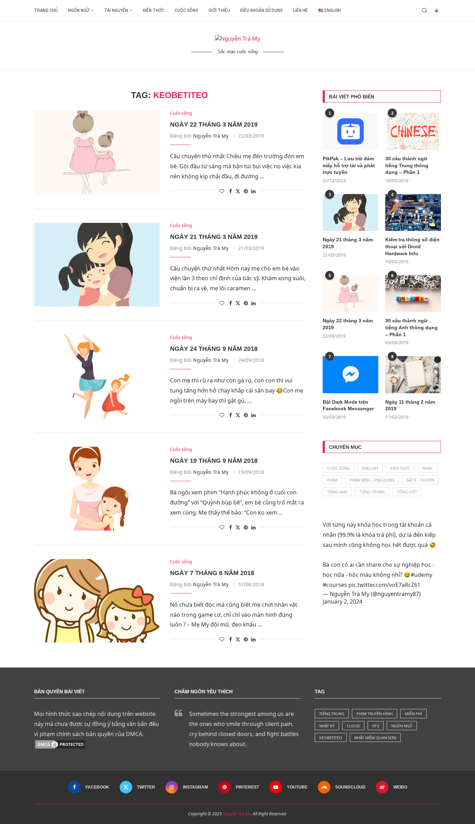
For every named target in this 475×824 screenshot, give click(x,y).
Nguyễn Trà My (210, 135)
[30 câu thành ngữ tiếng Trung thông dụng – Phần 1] (413, 131)
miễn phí (413, 713)
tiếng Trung (331, 713)
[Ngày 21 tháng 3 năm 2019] (97, 264)
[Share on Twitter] (237, 191)
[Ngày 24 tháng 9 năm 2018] (97, 376)
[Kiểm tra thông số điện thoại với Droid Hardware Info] (413, 212)
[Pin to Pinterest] (246, 191)
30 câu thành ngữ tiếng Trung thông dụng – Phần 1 (406, 165)
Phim (332, 480)
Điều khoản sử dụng (261, 10)
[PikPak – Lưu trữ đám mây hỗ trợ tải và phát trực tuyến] (350, 131)
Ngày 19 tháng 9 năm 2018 (214, 460)
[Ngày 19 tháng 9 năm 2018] (97, 488)
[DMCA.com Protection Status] (60, 744)
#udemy (421, 575)
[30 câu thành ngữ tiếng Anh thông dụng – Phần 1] (413, 293)
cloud (353, 725)
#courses (335, 585)
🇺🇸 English (329, 10)
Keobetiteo (330, 737)
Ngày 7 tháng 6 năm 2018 (212, 572)
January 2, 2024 (342, 601)
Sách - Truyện (420, 480)
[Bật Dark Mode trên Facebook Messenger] (350, 374)
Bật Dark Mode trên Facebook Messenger (348, 405)
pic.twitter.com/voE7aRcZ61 (384, 585)
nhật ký (327, 725)
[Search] (424, 10)
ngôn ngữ (401, 725)
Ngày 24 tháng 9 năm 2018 (214, 348)
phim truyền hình (374, 713)
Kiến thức (153, 10)
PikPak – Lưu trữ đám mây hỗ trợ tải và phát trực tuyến (349, 165)
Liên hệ (300, 10)
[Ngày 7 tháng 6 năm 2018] (97, 601)
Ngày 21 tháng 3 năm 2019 (214, 236)
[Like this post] (221, 191)
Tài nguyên (116, 10)
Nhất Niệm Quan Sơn (375, 737)
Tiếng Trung (372, 491)
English (370, 468)
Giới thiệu (219, 10)
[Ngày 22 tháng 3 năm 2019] (97, 152)
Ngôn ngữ (78, 10)
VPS (375, 725)
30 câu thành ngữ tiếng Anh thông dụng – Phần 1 (411, 327)
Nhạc (427, 468)
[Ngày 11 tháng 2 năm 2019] (413, 374)
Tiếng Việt (407, 491)
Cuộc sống (186, 10)
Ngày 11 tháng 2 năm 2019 (410, 405)
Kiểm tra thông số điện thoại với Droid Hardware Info (412, 246)
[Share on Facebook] (230, 191)
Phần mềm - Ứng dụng (371, 480)
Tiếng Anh (337, 491)
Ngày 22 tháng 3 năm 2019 (214, 124)
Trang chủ (46, 10)
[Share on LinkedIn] (253, 191)
